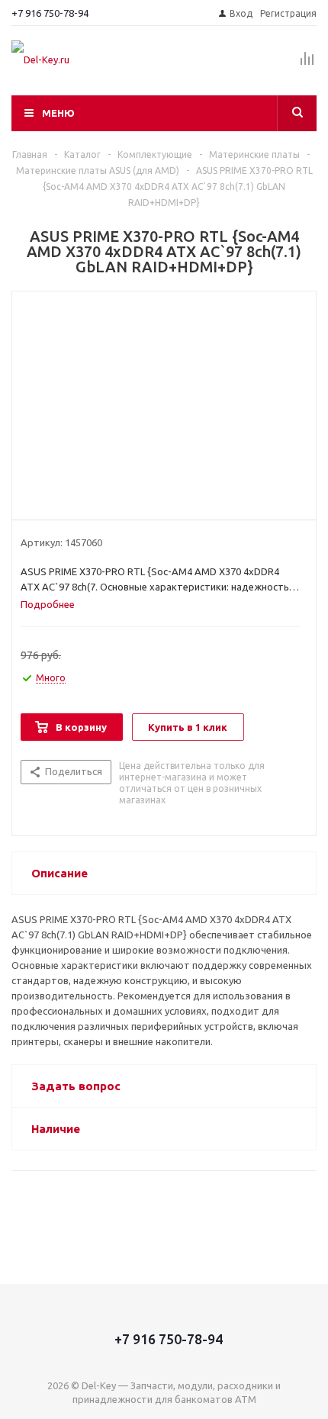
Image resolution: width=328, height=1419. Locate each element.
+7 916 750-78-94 (49, 13)
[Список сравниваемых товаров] (307, 64)
